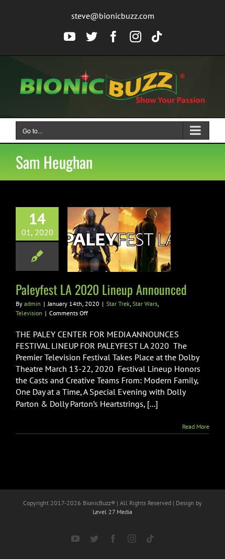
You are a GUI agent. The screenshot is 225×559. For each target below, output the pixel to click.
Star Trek (118, 303)
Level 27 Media (112, 512)
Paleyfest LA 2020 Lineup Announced (101, 289)
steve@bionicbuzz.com (112, 15)
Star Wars (145, 303)
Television (29, 313)
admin (32, 303)
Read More (195, 426)
